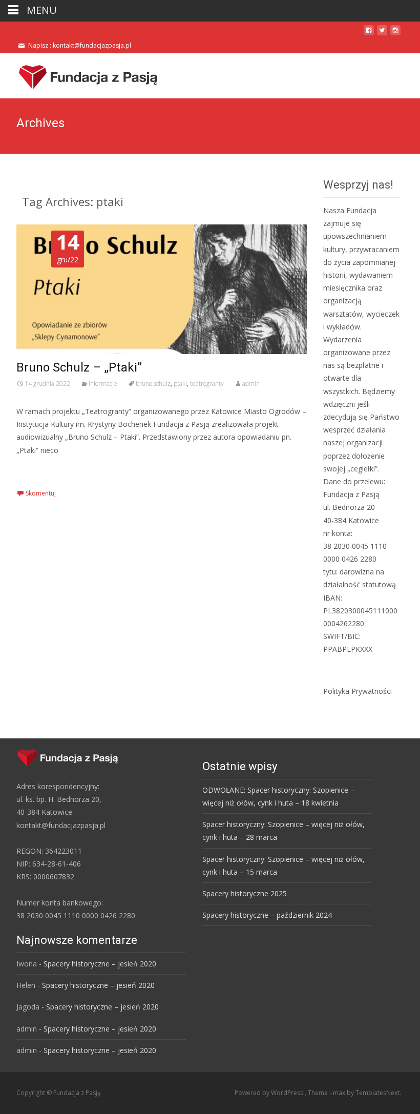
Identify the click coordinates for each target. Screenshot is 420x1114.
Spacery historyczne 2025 (244, 893)
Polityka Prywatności (357, 691)
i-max (338, 1092)
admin (251, 383)
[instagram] (395, 34)
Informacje (103, 383)
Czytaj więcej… (43, 469)
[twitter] (382, 34)
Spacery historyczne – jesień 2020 (100, 963)
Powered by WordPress (270, 1092)
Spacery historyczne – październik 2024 (267, 915)
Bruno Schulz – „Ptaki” (79, 367)
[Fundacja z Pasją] (80, 73)
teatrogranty (207, 383)
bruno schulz (153, 383)
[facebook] (369, 34)
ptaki (180, 383)
